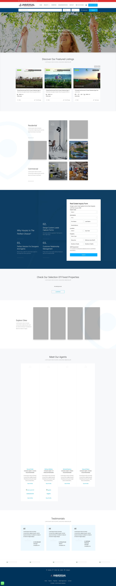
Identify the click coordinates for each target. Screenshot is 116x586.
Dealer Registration (63, 5)
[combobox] (67, 10)
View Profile (30, 483)
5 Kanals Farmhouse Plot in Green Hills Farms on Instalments (60, 90)
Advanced (84, 10)
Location (72, 228)
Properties (53, 5)
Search (93, 10)
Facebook (50, 570)
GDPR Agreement (74, 247)
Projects (46, 5)
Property (72, 234)
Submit (83, 255)
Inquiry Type (73, 209)
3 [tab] (57, 105)
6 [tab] (63, 105)
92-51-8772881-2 (80, 5)
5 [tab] (61, 105)
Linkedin (61, 570)
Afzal (20, 100)
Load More (58, 291)
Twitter (55, 570)
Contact (72, 5)
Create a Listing (93, 5)
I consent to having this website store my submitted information (83, 249)
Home (41, 5)
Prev (95, 66)
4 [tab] (59, 105)
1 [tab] (53, 105)
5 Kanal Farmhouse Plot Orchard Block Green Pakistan (88, 90)
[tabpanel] (29, 85)
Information (73, 215)
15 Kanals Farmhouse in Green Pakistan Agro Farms (29, 90)
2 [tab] (55, 105)
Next (99, 66)
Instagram (68, 570)
